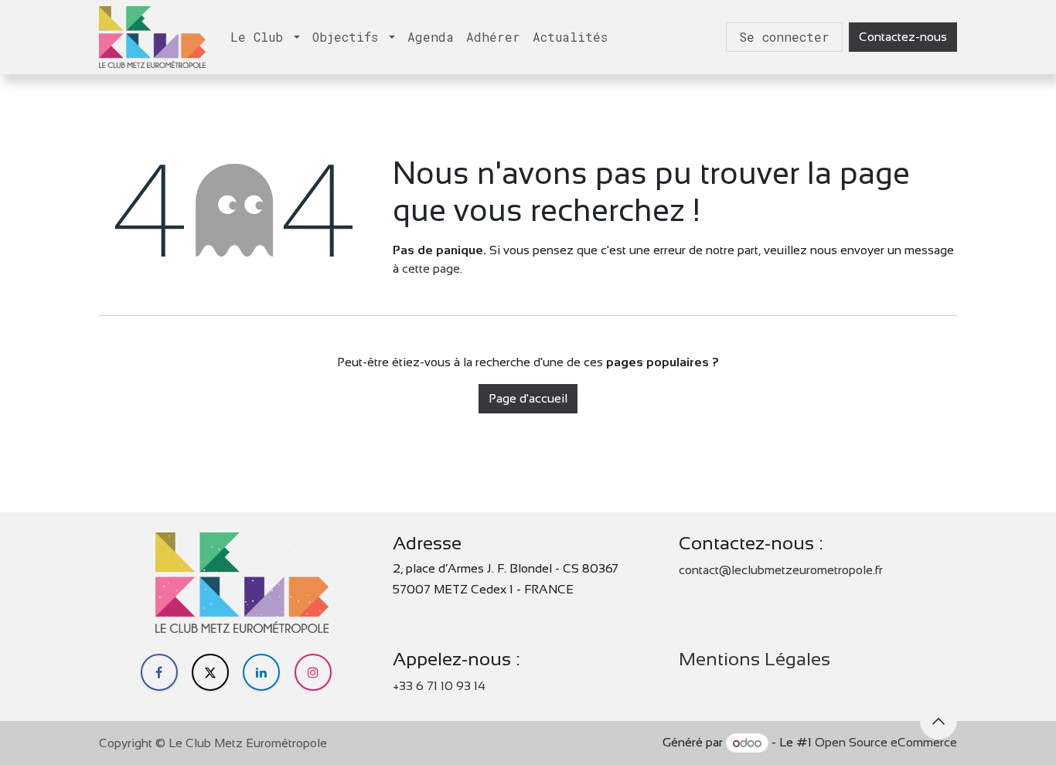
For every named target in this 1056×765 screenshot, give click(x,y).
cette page (431, 268)
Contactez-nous (903, 36)
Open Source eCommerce (886, 743)
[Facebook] (159, 672)
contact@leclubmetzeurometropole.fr (781, 569)
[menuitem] (265, 37)
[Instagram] (313, 672)
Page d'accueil (528, 398)
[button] (938, 721)
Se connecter (784, 37)
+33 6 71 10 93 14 (439, 685)
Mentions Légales (754, 658)
